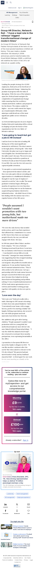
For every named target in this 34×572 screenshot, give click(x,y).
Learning (7, 15)
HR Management (11, 12)
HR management (10, 497)
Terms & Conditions (7, 560)
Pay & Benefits (24, 12)
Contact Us (17, 562)
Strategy (14, 15)
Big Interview (5, 21)
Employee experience (23, 497)
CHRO (17, 17)
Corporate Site (7, 558)
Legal (31, 560)
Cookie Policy (18, 560)
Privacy (26, 560)
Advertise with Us (18, 558)
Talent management (22, 493)
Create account (12, 7)
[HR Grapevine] (2, 2)
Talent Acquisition (24, 15)
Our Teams (28, 558)
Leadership (10, 493)
